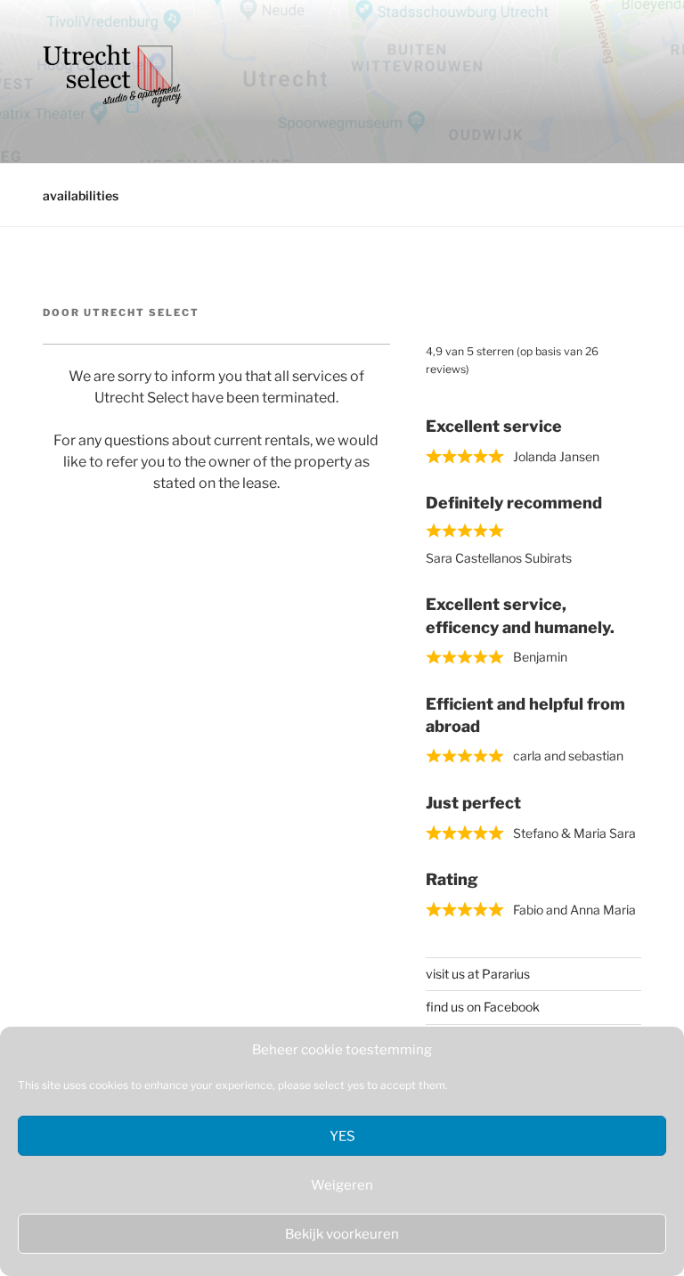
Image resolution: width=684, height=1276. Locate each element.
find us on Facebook (483, 1006)
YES (342, 1136)
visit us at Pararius (478, 973)
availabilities (80, 195)
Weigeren (342, 1185)
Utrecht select (142, 312)
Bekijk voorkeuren (342, 1234)
